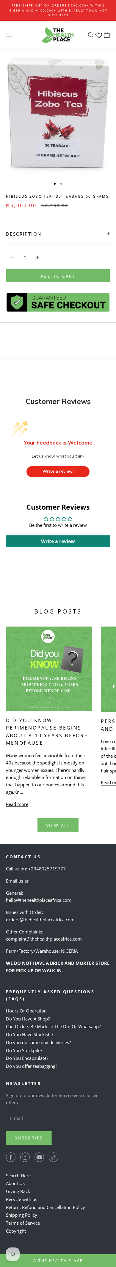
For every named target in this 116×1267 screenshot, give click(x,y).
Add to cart (58, 276)
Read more (17, 804)
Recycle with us (21, 1199)
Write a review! (58, 471)
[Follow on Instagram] (25, 1157)
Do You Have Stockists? (29, 1034)
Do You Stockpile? (24, 1050)
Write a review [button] (58, 541)
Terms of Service (23, 1223)
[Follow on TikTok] (54, 1157)
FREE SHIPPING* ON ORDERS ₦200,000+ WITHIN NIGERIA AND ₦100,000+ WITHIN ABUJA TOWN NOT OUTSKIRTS (58, 10)
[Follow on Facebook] (11, 1157)
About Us (15, 1183)
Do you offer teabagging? (31, 1066)
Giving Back (18, 1191)
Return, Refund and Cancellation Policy (45, 1207)
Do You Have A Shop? (28, 1019)
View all (58, 825)
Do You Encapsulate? (27, 1058)
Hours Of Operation (26, 1011)
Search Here (18, 1176)
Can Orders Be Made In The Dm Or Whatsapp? (53, 1026)
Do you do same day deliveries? (38, 1042)
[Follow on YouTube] (39, 1157)
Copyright (16, 1231)
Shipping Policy (21, 1215)
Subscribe (29, 1138)
